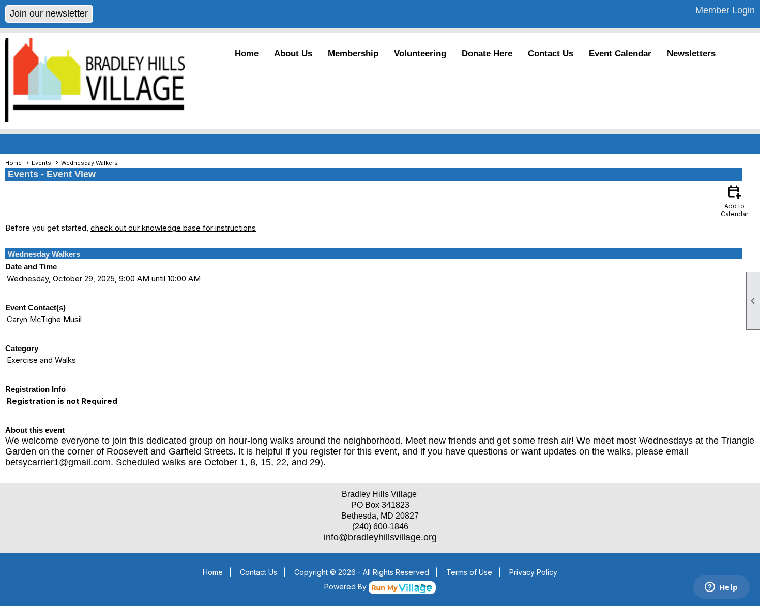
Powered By (346, 586)
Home (247, 53)
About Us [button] (293, 53)
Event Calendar (620, 53)
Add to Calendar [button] (734, 200)
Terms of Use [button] (469, 572)
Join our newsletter (49, 13)
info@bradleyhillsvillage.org (380, 537)
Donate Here (487, 53)
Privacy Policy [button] (533, 572)
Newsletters (691, 53)
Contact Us (550, 53)
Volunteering (420, 53)
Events (41, 162)
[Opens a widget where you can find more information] (721, 588)
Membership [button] (353, 53)
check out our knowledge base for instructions (173, 228)
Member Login (725, 10)
